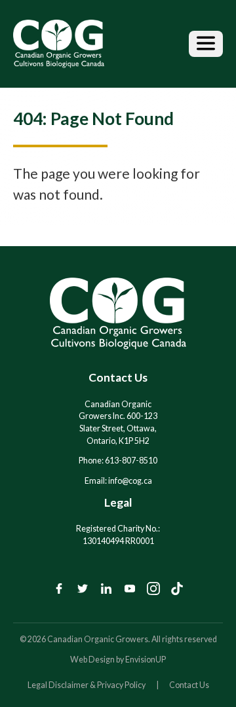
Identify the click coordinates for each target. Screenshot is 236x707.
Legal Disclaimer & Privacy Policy (87, 685)
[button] (206, 44)
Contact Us (189, 685)
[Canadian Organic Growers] (58, 44)
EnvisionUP (145, 659)
